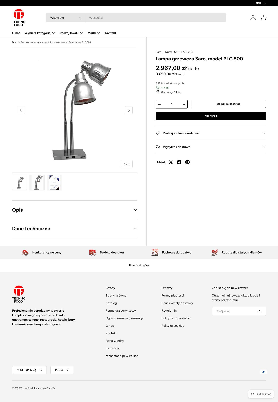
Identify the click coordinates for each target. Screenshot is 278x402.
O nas (16, 33)
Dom (14, 42)
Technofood (26, 388)
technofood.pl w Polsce (122, 356)
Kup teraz (211, 115)
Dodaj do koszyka (228, 104)
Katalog (111, 303)
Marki (92, 33)
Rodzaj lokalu (69, 33)
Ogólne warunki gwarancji (124, 318)
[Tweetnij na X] (171, 162)
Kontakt (110, 33)
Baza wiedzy (115, 341)
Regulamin (169, 310)
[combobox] (136, 17)
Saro (158, 52)
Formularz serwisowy (121, 310)
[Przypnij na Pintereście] (187, 162)
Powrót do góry (139, 265)
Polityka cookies (173, 325)
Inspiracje (112, 348)
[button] (263, 17)
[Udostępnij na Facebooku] (179, 162)
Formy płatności (173, 295)
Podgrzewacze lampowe (34, 42)
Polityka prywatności (176, 318)
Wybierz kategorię (37, 33)
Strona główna (116, 295)
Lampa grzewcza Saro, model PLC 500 (70, 42)
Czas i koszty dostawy (177, 303)
